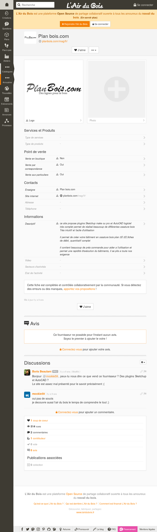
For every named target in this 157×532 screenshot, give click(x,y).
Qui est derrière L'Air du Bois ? (81, 503)
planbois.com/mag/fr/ (55, 41)
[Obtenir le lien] (141, 371)
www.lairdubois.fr (85, 512)
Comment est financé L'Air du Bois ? (118, 503)
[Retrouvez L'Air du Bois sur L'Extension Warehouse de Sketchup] (54, 529)
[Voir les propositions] (81, 120)
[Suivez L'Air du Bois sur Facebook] (22, 529)
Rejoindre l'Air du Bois (75, 24)
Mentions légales (147, 529)
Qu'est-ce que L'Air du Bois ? (49, 503)
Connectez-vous (71, 349)
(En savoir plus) (88, 17)
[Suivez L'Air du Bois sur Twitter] (27, 529)
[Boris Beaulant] (27, 372)
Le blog (100, 529)
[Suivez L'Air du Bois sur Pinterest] (43, 529)
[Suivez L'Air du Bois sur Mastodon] (32, 529)
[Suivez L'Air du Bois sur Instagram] (38, 529)
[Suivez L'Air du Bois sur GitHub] (49, 529)
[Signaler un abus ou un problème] (145, 371)
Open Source (65, 13)
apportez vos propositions (79, 289)
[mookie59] (27, 395)
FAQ (113, 529)
